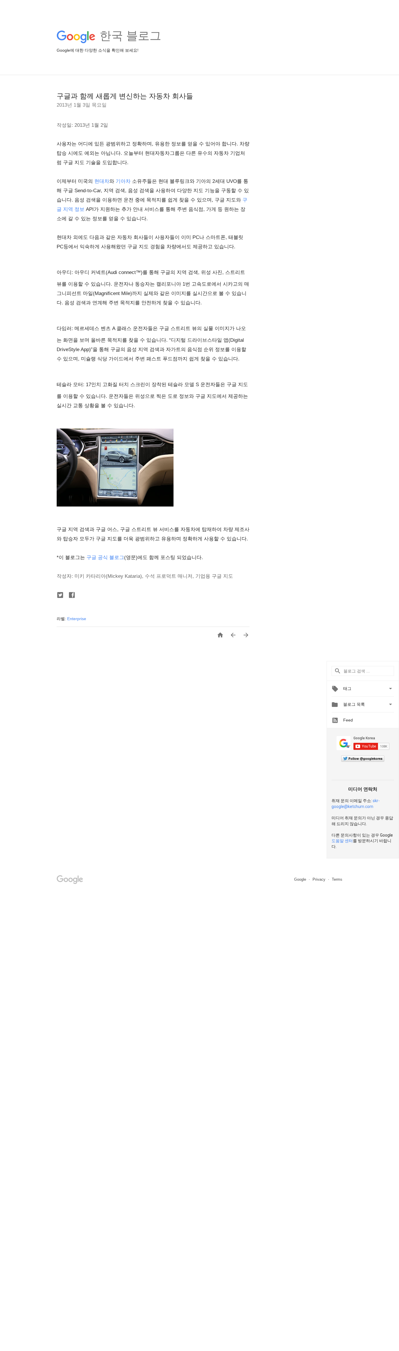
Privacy (320, 879)
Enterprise (76, 618)
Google (300, 879)
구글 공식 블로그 (105, 557)
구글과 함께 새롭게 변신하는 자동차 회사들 (125, 96)
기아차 (123, 181)
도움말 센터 (342, 840)
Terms (337, 879)
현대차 (101, 181)
